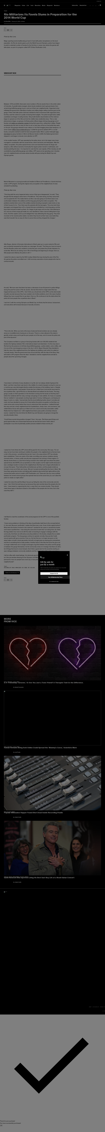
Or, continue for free (53, 581)
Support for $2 (54, 573)
